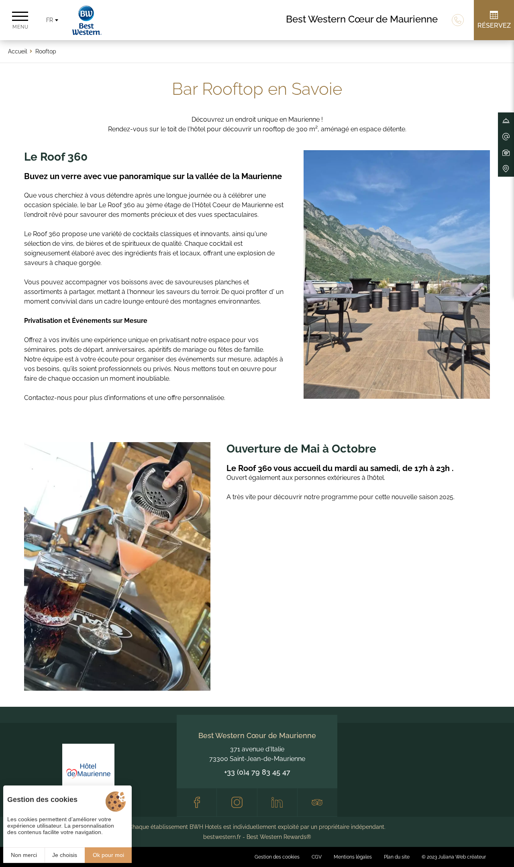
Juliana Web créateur (462, 857)
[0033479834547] (458, 20)
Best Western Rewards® (279, 837)
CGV (317, 857)
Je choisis (64, 855)
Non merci (24, 855)
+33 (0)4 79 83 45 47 (257, 772)
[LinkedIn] (277, 802)
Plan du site (397, 857)
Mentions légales (353, 857)
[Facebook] (196, 802)
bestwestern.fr (222, 837)
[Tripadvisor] (317, 802)
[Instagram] (237, 802)
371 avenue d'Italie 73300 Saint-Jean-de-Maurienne (257, 754)
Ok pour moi (108, 855)
